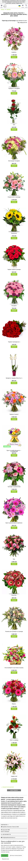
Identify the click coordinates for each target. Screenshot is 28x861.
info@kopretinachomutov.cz (8, 837)
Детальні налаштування (16, 855)
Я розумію (4, 855)
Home (2, 9)
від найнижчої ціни (21, 20)
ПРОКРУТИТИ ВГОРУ (8, 787)
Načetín (9, 9)
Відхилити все (5, 859)
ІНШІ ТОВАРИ (14, 790)
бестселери (12, 20)
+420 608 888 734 (6, 834)
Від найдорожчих (22, 22)
